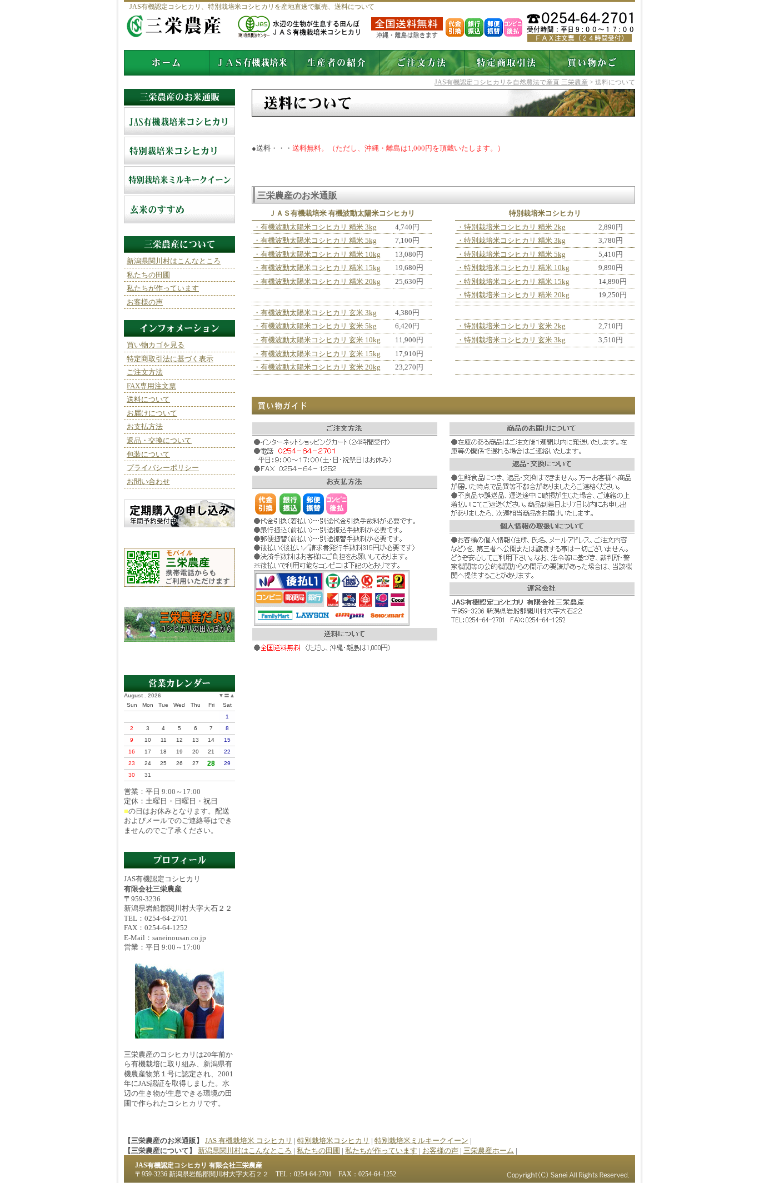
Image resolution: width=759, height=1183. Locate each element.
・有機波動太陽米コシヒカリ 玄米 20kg (317, 367)
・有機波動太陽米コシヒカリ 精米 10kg (317, 254)
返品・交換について (159, 440)
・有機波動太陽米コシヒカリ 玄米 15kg (317, 354)
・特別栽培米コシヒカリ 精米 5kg (511, 254)
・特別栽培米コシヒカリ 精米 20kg (513, 295)
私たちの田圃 (148, 275)
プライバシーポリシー (163, 467)
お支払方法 (145, 426)
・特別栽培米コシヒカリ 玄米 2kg (511, 326)
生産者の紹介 (336, 63)
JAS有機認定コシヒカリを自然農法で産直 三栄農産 (511, 82)
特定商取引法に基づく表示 (170, 359)
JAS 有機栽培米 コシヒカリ (179, 122)
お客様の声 (145, 302)
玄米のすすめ (179, 210)
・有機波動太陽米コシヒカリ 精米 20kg (317, 281)
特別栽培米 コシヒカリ (179, 151)
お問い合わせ (148, 481)
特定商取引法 (507, 63)
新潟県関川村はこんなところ (174, 261)
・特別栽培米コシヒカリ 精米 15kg (513, 281)
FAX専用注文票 (151, 386)
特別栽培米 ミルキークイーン (179, 181)
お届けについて (152, 413)
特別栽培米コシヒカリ (333, 1140)
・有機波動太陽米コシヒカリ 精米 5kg (315, 240)
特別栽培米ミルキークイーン (421, 1140)
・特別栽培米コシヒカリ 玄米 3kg (511, 340)
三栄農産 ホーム (166, 63)
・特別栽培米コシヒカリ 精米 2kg (511, 227)
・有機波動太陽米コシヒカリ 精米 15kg (317, 267)
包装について (148, 454)
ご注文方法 (422, 63)
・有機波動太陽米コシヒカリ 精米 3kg (315, 227)
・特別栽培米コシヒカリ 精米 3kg (511, 240)
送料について (148, 399)
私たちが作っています (163, 288)
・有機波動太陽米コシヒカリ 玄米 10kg (317, 340)
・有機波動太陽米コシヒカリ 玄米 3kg (315, 312)
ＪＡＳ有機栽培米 (251, 63)
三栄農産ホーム (488, 1150)
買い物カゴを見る (155, 345)
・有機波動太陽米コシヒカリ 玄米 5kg (315, 326)
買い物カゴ (592, 63)
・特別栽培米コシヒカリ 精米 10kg (513, 267)
